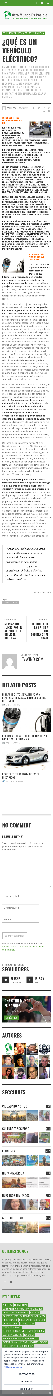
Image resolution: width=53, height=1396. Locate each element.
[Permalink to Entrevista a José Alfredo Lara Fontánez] (44, 1204)
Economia (8, 1150)
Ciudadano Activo (14, 1106)
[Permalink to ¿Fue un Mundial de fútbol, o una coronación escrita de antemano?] (44, 1137)
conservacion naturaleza (32, 1316)
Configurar (26, 1389)
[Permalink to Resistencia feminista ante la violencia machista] (44, 1115)
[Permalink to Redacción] (8, 1048)
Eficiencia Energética (13, 1338)
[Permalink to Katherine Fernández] (8, 1073)
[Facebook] (36, 3)
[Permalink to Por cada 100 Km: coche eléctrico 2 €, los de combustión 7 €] (26, 758)
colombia (34, 1312)
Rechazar (26, 1381)
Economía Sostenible (13, 1334)
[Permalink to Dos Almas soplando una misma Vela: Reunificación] (14, 1182)
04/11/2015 (16, 705)
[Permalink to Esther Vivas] (20, 1060)
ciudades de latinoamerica (16, 1312)
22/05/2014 (16, 743)
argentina (8, 1304)
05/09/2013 (22, 781)
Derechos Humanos (12, 1327)
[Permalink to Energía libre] (14, 1227)
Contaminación (10, 1319)
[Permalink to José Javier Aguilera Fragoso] (44, 1060)
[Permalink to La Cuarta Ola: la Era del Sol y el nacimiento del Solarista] (44, 1227)
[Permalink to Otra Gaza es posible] (32, 1115)
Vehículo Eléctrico (11, 602)
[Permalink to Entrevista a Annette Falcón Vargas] (14, 1204)
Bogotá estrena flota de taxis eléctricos (20, 775)
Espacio (43, 1342)
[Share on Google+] (44, 107)
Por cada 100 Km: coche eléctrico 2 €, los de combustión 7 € (25, 737)
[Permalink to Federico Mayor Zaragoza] (32, 1048)
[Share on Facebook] (33, 107)
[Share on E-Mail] (49, 110)
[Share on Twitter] (39, 107)
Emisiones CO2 (31, 1338)
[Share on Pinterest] (49, 107)
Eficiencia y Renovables (15, 33)
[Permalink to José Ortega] (44, 1073)
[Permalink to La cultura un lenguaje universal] (14, 1137)
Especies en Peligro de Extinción (18, 1345)
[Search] (6, 3)
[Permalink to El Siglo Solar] (32, 1227)
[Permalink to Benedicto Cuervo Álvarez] (8, 1060)
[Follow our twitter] (5, 980)
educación (29, 1334)
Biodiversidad (20, 1304)
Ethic (8, 705)
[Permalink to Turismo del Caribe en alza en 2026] (32, 1160)
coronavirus (25, 1319)
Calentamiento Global (13, 1308)
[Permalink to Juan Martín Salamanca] (20, 1073)
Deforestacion (27, 1323)
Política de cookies (13, 1367)
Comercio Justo (10, 1316)
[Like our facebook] (29, 980)
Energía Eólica (10, 1342)
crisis (16, 1323)
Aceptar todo (27, 1374)
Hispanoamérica (13, 1173)
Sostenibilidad (36, 33)
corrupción (39, 1319)
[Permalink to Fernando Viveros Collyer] (32, 1060)
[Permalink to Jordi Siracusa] (20, 1048)
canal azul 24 (11, 781)
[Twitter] (42, 3)
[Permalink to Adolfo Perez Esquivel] (32, 1073)
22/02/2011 (23, 107)
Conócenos (11, 1017)
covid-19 (7, 1323)
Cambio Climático (34, 1308)
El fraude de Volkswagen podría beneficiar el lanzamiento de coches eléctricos (24, 698)
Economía (39, 1330)
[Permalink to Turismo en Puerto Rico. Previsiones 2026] (44, 1160)
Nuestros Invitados (16, 1195)
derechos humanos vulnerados (18, 1330)
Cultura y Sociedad (15, 1128)
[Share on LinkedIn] (44, 110)
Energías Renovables (28, 1342)
